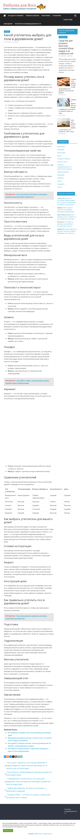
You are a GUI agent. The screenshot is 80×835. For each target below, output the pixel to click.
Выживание (63, 37)
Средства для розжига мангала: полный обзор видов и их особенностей (66, 47)
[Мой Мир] (10, 756)
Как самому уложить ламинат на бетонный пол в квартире (66, 217)
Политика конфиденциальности (28, 24)
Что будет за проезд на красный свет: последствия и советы (65, 224)
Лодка (59, 156)
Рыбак (16, 42)
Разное (7, 31)
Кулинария (57, 16)
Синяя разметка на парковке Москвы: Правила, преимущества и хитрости (67, 231)
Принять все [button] (8, 830)
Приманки (60, 178)
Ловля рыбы (67, 20)
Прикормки (45, 16)
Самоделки (8, 24)
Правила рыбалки (32, 16)
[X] (13, 756)
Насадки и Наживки (15, 16)
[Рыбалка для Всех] (4, 16)
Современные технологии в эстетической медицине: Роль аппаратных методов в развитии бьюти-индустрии (28, 781)
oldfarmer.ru (39, 834)
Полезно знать (62, 162)
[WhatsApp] (19, 756)
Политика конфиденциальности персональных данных (64, 167)
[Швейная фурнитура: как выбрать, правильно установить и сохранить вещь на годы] (63, 99)
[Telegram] (21, 756)
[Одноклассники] (8, 756)
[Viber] (16, 756)
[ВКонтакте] (5, 756)
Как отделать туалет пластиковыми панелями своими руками (65, 210)
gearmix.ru (48, 834)
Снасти (59, 187)
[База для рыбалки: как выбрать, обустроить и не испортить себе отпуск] (63, 119)
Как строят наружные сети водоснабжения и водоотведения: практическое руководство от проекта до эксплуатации (27, 765)
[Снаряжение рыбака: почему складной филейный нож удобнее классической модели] (63, 78)
